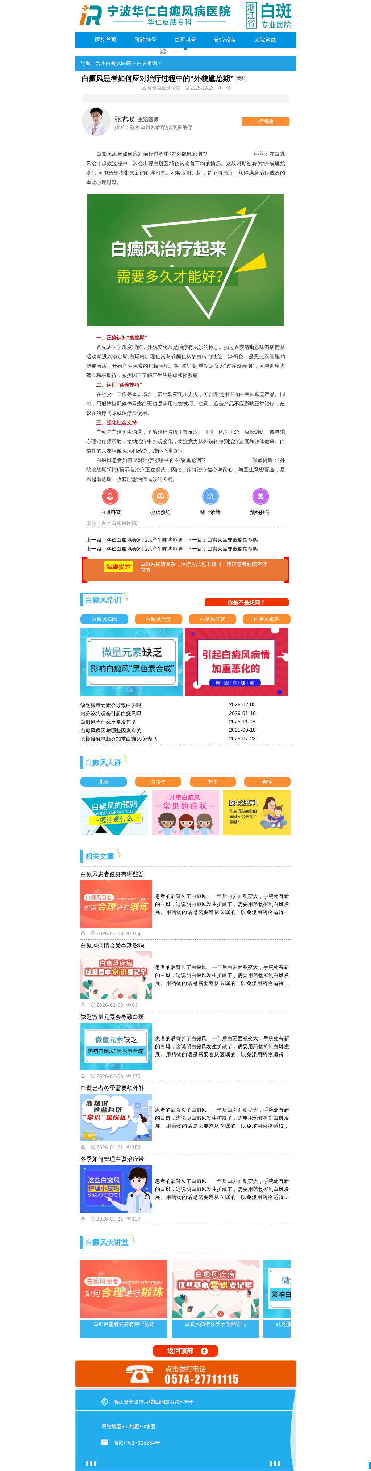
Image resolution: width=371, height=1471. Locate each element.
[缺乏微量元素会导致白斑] (116, 1046)
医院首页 (106, 40)
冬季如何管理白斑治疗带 (112, 1159)
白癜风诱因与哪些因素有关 (110, 731)
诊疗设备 (225, 40)
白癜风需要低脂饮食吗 (232, 540)
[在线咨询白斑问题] (111, 505)
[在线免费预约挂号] (260, 505)
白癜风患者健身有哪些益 (112, 874)
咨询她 (265, 121)
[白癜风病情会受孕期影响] (116, 975)
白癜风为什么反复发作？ (108, 722)
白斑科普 (185, 40)
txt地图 (147, 1426)
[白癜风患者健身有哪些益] (116, 903)
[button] (185, 48)
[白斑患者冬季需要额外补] (116, 1117)
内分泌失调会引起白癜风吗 (110, 713)
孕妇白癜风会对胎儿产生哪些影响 (145, 540)
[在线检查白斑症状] (210, 505)
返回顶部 (180, 1350)
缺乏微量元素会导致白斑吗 (110, 705)
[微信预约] (161, 505)
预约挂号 (146, 40)
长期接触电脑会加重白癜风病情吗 (118, 739)
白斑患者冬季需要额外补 (112, 1088)
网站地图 (111, 1426)
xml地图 (131, 1426)
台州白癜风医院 (113, 63)
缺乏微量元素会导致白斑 (112, 1017)
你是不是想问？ (247, 602)
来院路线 (265, 40)
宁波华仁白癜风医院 (230, 154)
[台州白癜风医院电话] (185, 1373)
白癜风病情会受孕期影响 (112, 945)
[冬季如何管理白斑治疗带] (116, 1189)
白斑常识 (147, 63)
